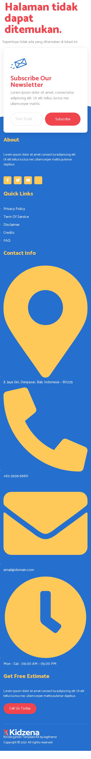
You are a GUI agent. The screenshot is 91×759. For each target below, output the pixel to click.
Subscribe (62, 119)
